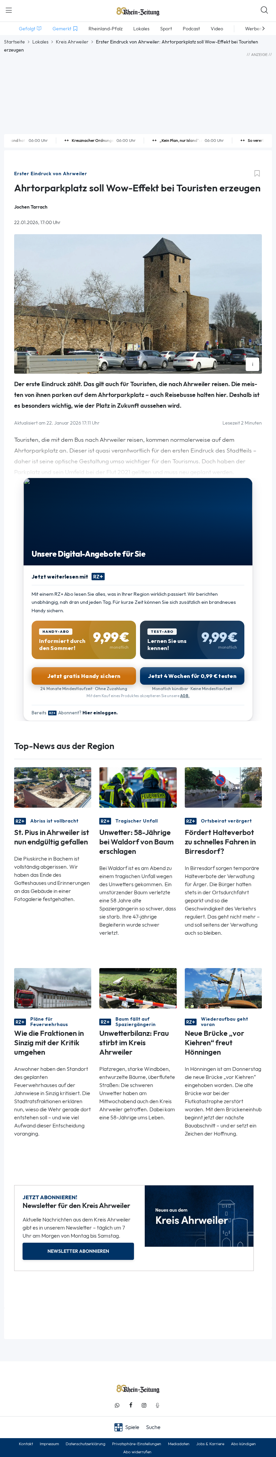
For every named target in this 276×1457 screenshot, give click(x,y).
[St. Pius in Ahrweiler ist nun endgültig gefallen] (52, 786)
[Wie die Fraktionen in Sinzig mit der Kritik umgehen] (52, 987)
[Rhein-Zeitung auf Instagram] (144, 1405)
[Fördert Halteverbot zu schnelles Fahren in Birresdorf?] (223, 786)
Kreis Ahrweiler (72, 42)
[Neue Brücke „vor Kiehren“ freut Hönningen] (223, 987)
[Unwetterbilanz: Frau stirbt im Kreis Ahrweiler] (137, 987)
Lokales (40, 42)
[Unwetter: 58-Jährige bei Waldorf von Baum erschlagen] (137, 786)
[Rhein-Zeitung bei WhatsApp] (117, 1405)
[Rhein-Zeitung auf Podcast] (157, 1405)
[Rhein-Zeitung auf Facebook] (130, 1405)
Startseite (14, 42)
